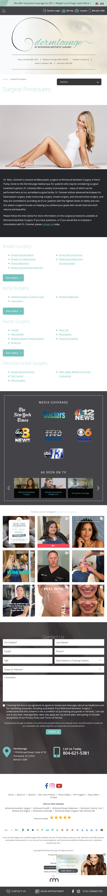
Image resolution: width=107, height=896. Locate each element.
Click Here (66, 870)
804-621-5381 (21, 759)
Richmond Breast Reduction (65, 808)
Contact (53, 797)
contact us (47, 224)
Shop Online (93, 794)
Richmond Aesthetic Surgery (17, 808)
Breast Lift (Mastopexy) (23, 259)
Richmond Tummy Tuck (91, 808)
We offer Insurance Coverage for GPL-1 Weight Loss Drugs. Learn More (51, 3)
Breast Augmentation (22, 255)
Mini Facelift (17, 334)
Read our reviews (41, 818)
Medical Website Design (53, 872)
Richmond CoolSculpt (42, 810)
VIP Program (79, 794)
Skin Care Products (46, 794)
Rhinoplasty (65, 334)
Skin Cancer (17, 376)
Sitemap (53, 863)
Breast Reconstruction (70, 255)
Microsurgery (18, 380)
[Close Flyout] (104, 854)
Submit (52, 732)
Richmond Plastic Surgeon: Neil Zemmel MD (75, 810)
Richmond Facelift (41, 808)
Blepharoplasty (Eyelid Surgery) (27, 338)
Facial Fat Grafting (68, 338)
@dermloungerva (66, 511)
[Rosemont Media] (53, 880)
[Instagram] (52, 787)
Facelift (15, 330)
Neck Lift (63, 330)
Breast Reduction (20, 263)
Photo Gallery (64, 794)
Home (5, 79)
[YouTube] (59, 787)
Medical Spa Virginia (21, 810)
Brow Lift (16, 342)
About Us (21, 794)
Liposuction (17, 301)
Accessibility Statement (54, 867)
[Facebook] (46, 787)
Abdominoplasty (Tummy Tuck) (27, 296)
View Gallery (12, 277)
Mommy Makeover (69, 296)
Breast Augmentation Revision (27, 267)
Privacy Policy (53, 855)
